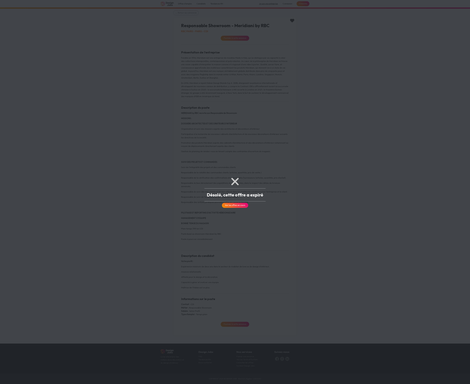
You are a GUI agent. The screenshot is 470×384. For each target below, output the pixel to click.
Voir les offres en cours (235, 205)
